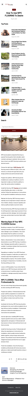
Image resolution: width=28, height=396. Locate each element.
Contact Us (11, 387)
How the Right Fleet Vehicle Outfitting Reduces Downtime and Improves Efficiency (19, 44)
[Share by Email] (16, 361)
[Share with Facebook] (16, 359)
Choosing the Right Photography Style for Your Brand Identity (19, 111)
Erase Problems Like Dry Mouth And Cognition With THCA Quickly (18, 55)
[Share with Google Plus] (20, 359)
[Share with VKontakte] (26, 359)
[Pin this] (24, 359)
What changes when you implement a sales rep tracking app (18, 101)
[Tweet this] (18, 359)
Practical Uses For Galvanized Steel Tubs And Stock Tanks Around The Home (19, 78)
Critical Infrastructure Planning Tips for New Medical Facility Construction (17, 66)
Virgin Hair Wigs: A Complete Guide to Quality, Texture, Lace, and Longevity (19, 90)
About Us (18, 387)
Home (14, 9)
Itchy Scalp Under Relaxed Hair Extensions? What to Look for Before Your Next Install (19, 32)
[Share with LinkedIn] (22, 359)
